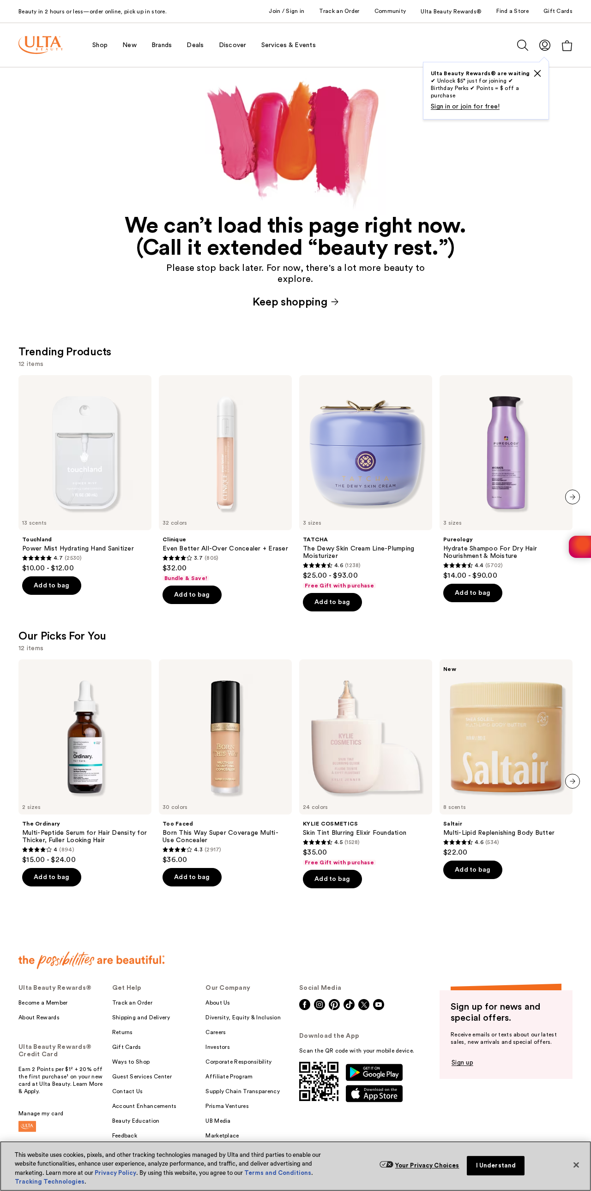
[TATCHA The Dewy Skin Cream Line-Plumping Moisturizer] (365, 482)
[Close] (576, 1165)
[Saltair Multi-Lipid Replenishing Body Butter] (506, 758)
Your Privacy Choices (427, 1165)
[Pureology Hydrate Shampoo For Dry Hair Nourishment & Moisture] (506, 477)
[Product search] (522, 45)
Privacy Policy (115, 1173)
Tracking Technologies (49, 1182)
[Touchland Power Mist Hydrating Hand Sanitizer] (84, 474)
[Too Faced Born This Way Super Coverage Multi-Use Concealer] (225, 761)
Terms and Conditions (277, 1173)
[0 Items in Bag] (567, 45)
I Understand (496, 1165)
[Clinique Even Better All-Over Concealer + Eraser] (225, 478)
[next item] (572, 497)
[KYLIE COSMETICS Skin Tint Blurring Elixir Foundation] (365, 762)
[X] (537, 73)
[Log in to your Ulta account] (544, 45)
